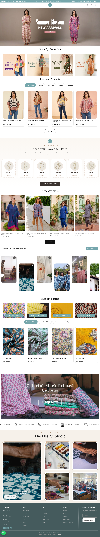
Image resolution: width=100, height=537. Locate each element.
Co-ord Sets (51, 85)
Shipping (65, 510)
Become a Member (89, 520)
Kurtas (24, 519)
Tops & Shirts (30, 85)
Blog (44, 516)
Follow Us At (93, 248)
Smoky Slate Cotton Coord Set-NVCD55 (84, 233)
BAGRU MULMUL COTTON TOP (12, 120)
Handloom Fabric (45, 322)
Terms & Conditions (68, 522)
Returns (64, 513)
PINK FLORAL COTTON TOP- (84, 120)
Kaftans (41, 85)
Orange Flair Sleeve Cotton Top (36, 120)
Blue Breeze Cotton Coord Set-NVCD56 (59, 233)
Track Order (46, 519)
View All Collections (50, 183)
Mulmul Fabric (58, 322)
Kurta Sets (70, 85)
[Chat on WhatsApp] (3, 533)
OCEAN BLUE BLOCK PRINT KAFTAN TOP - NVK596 (36, 234)
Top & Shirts (26, 516)
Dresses (61, 85)
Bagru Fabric (70, 322)
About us (45, 510)
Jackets (24, 522)
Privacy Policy (66, 519)
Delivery (65, 516)
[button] (88, 5)
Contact (45, 513)
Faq (44, 522)
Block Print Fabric (30, 322)
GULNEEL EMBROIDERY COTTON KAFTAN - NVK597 (12, 234)
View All (50, 131)
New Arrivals (26, 510)
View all (50, 242)
